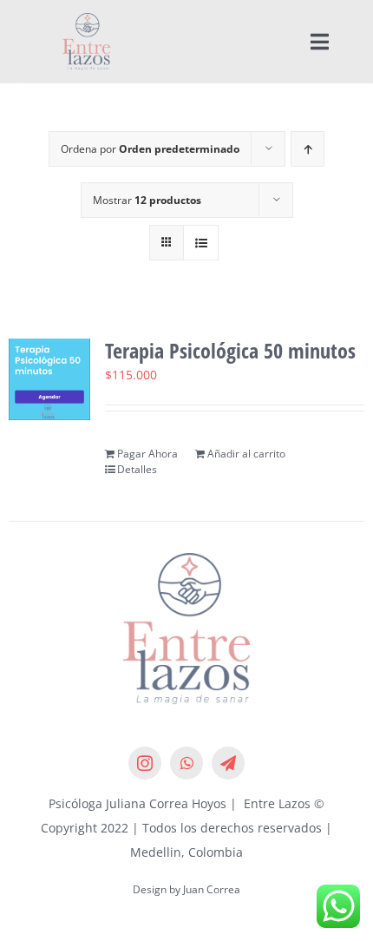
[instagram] (144, 763)
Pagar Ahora (147, 453)
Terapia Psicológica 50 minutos (230, 350)
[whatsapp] (186, 763)
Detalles (137, 469)
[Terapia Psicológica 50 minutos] (49, 379)
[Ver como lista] (201, 243)
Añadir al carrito (246, 453)
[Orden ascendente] (307, 149)
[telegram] (228, 763)
